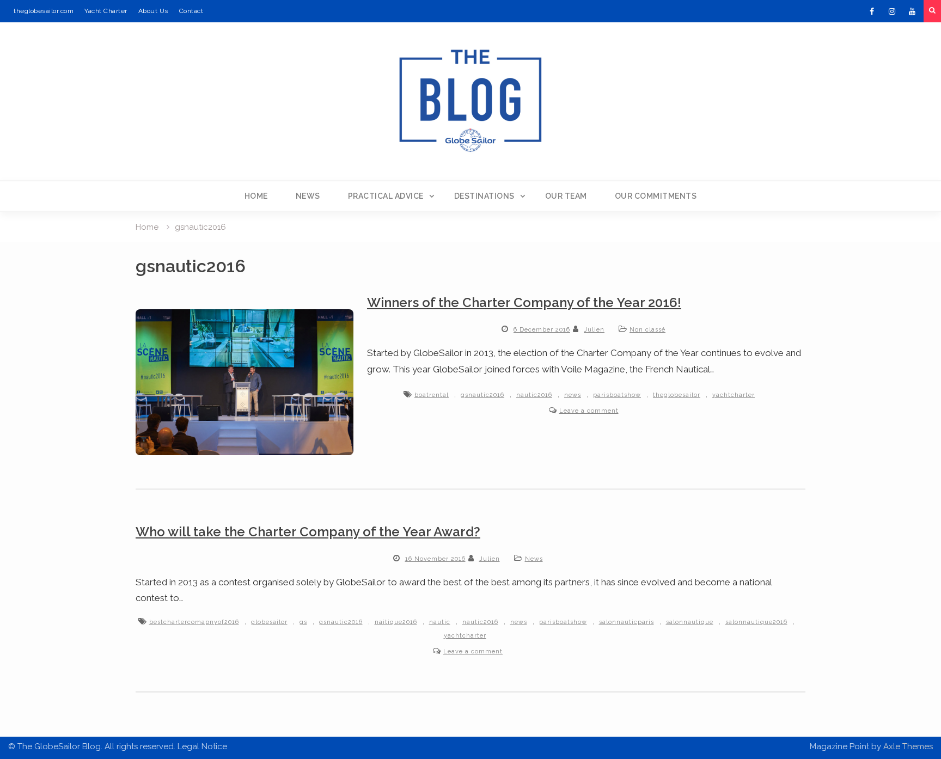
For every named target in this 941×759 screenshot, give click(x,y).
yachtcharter (733, 395)
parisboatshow (617, 395)
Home (256, 196)
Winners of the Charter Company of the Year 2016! (524, 302)
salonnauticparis (626, 622)
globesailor (269, 622)
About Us (153, 11)
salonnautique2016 (756, 622)
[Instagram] (892, 11)
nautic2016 (534, 395)
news (572, 395)
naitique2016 (396, 622)
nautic (439, 622)
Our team (566, 196)
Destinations (484, 196)
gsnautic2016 (482, 395)
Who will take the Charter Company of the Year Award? (308, 532)
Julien (594, 329)
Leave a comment (589, 410)
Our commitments (656, 196)
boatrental (431, 395)
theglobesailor (676, 395)
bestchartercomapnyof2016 (194, 622)
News (308, 196)
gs (303, 622)
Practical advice (386, 196)
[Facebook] (872, 11)
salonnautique (689, 622)
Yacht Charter (105, 11)
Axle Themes (908, 746)
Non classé (647, 329)
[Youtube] (912, 11)
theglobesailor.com (44, 11)
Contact (191, 11)
